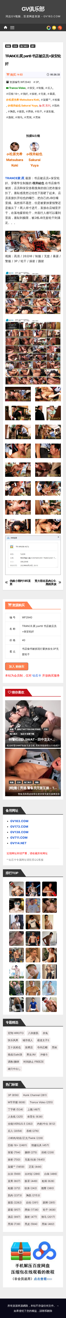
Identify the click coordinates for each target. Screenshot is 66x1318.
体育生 (35, 1116)
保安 (32, 87)
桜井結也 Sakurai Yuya (24, 105)
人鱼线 (15, 1116)
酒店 (14, 1216)
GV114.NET (18, 843)
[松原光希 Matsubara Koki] (14, 146)
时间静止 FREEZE (33, 1061)
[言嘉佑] (16, 922)
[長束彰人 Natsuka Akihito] (33, 1004)
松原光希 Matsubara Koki (24, 99)
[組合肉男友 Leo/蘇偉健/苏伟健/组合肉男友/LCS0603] (33, 905)
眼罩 (31, 1181)
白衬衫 (32, 1173)
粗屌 (48, 1181)
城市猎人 (28, 1040)
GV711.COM (18, 837)
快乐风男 (13, 1040)
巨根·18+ (13, 93)
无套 (43, 93)
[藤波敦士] (49, 988)
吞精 (32, 1130)
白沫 (14, 1173)
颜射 (11, 117)
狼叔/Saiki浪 (15, 1054)
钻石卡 (36, 675)
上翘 (33, 1109)
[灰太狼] (16, 1004)
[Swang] (49, 889)
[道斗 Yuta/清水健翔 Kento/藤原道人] (33, 955)
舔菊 (14, 1209)
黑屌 (29, 117)
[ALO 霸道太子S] (49, 938)
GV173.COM (19, 826)
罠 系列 (46, 105)
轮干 (39, 111)
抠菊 (14, 1152)
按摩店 (29, 1047)
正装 (35, 1166)
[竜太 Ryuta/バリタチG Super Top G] (33, 922)
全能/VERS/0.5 (20, 1123)
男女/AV (31, 1054)
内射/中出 (46, 1123)
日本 (15, 46)
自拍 (32, 1202)
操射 (34, 93)
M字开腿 (16, 1102)
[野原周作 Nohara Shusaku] (33, 988)
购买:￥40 (16, 74)
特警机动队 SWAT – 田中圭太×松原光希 (37, 739)
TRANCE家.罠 (14, 178)
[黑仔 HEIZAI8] (16, 955)
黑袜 (38, 117)
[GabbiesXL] (33, 971)
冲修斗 (44, 1054)
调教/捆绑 (13, 1061)
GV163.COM (19, 821)
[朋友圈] (49, 27)
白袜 (50, 1173)
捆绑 (31, 1152)
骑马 (20, 117)
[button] (60, 27)
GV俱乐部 (33, 9)
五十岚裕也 (14, 1047)
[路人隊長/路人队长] (49, 971)
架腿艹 (47, 99)
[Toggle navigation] (12, 27)
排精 (47, 1152)
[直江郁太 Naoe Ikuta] (49, 1004)
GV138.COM (19, 832)
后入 (50, 87)
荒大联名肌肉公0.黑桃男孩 (45, 582)
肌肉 (56, 105)
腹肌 (21, 111)
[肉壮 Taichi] (16, 988)
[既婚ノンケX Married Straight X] (16, 938)
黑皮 (31, 1223)
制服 (8, 46)
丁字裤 (15, 1109)
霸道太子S (43, 1040)
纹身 (31, 1188)
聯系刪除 (47, 1310)
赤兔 (45, 1033)
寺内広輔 (42, 1047)
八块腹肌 (33, 1033)
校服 (57, 99)
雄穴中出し (14, 1068)
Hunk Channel (35, 1095)
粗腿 (14, 1188)
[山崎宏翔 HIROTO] (16, 889)
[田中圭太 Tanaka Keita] (49, 955)
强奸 (25, 93)
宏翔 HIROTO (16, 1033)
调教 (37, 782)
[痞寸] (33, 938)
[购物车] (54, 27)
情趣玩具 (40, 1145)
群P (32, 46)
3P (37, 82)
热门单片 (24, 46)
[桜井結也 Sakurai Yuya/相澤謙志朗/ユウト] (34, 146)
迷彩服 (50, 111)
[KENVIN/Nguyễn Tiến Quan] (33, 889)
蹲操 (30, 111)
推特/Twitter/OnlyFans (29, 729)
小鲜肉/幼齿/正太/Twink (25, 1138)
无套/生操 (35, 1159)
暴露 (52, 93)
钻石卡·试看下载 (27, 734)
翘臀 (47, 1188)
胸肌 (12, 111)
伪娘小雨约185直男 (20, 582)
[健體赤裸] (16, 971)
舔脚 (49, 1202)
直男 (14, 1181)
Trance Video (17, 87)
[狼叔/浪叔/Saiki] (16, 905)
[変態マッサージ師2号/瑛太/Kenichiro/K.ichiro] (49, 922)
